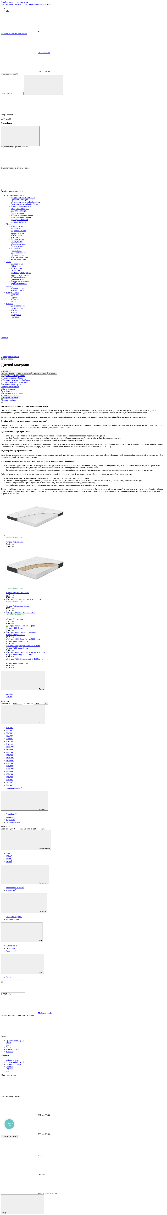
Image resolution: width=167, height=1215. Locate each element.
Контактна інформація (10, 4)
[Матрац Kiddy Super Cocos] (86, 646)
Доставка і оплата (27, 4)
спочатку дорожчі (39, 373)
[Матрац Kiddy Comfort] (86, 632)
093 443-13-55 (44, 71)
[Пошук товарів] (43, 85)
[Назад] (2, 402)
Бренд (41, 689)
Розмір (41, 723)
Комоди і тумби (12, 293)
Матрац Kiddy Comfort (15, 635)
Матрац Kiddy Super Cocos (17, 648)
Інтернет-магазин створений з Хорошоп (17, 1015)
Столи (8, 262)
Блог (50, 4)
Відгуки (44, 4)
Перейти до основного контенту (14, 2)
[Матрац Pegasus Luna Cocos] (86, 599)
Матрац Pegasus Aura (14, 619)
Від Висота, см (7, 829)
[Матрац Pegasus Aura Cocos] (86, 567)
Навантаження (44, 848)
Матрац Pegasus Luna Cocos (17, 606)
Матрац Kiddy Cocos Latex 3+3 (18, 663)
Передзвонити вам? (9, 74)
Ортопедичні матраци (15, 195)
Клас (41, 972)
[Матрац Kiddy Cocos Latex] (86, 639)
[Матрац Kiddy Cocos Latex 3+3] (86, 659)
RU (7, 11)
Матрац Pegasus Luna (14, 542)
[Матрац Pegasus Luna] (86, 516)
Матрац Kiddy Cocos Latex (17, 641)
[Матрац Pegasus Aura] (86, 612)
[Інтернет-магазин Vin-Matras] (13, 992)
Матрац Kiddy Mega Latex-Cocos (19, 654)
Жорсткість (43, 809)
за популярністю (8, 373)
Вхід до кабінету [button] (13, 1060)
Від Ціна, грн (6, 703)
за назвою (52, 373)
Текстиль (9, 304)
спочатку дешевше (24, 373)
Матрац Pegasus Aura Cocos (17, 593)
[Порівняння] (20, 136)
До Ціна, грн (28, 703)
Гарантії (37, 4)
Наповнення (43, 883)
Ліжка (8, 224)
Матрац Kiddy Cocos (14, 628)
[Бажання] (83, 157)
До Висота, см (27, 829)
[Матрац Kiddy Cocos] (86, 626)
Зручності (42, 912)
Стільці (9, 286)
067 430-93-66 (44, 53)
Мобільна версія (45, 1013)
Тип (40, 941)
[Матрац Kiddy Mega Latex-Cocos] (86, 652)
